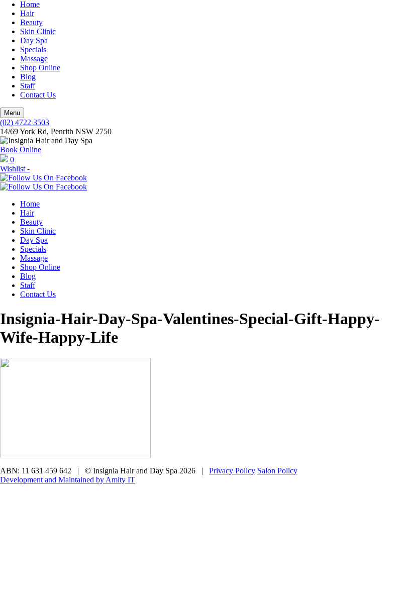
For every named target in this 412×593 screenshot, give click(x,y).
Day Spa (34, 40)
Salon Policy (277, 470)
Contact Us (38, 94)
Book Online (20, 149)
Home (30, 4)
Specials (33, 49)
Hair (27, 13)
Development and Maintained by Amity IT (67, 479)
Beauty (31, 22)
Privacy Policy (232, 470)
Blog (28, 76)
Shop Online (40, 67)
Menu (12, 113)
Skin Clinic (38, 31)
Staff (27, 85)
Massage (34, 58)
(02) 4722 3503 (24, 122)
